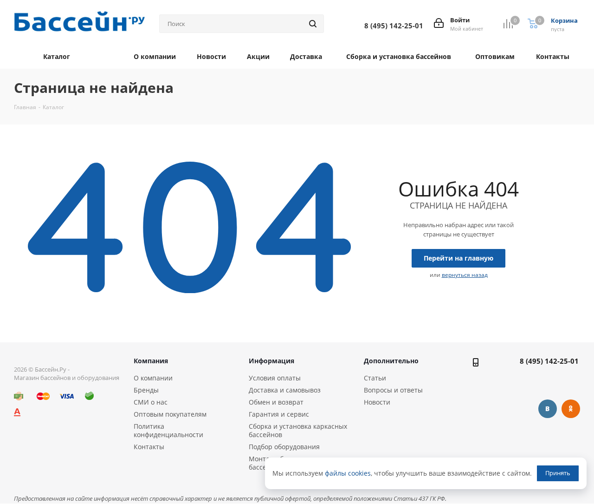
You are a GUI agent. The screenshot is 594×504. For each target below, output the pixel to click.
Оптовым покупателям (170, 414)
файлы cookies (348, 473)
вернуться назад (465, 275)
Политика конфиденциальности (168, 430)
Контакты (149, 446)
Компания (151, 360)
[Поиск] (313, 23)
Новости (377, 402)
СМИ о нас (151, 402)
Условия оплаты (275, 377)
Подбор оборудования (284, 446)
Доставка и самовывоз (285, 390)
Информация (271, 360)
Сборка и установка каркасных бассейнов (298, 430)
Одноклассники (571, 408)
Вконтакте (547, 408)
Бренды (146, 390)
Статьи (375, 377)
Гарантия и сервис (279, 414)
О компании (153, 377)
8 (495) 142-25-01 (549, 361)
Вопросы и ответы (393, 390)
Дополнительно (391, 360)
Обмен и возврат (276, 402)
